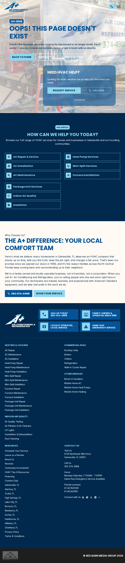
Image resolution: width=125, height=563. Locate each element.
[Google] (83, 497)
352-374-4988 (73, 57)
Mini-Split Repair (13, 376)
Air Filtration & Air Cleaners (18, 426)
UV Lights (9, 430)
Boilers (67, 354)
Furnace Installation (14, 397)
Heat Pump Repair (14, 363)
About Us (9, 459)
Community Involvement (17, 468)
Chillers (68, 359)
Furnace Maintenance (16, 393)
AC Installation (12, 359)
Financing (9, 476)
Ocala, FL (9, 493)
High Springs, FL (13, 497)
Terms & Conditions (14, 536)
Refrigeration (70, 363)
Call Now (96, 90)
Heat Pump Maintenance (17, 367)
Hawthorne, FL (12, 519)
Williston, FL (11, 523)
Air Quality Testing (14, 421)
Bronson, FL (11, 506)
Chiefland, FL (11, 527)
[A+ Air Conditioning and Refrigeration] (16, 6)
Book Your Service (49, 293)
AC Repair (10, 350)
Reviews (9, 463)
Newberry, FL (11, 510)
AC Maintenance (13, 354)
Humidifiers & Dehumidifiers (18, 434)
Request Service (64, 90)
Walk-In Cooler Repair (75, 367)
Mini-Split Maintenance (16, 380)
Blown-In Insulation (73, 379)
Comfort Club (11, 480)
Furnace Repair (12, 388)
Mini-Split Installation (15, 384)
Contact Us (46, 57)
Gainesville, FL (12, 485)
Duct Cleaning (12, 438)
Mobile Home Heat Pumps (77, 387)
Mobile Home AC (72, 383)
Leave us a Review (14, 455)
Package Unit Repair (15, 401)
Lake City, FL (11, 502)
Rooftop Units (71, 350)
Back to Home (21, 57)
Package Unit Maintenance (18, 405)
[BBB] (99, 497)
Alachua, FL (10, 489)
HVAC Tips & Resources (17, 472)
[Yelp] (91, 497)
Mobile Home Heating (75, 391)
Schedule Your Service (16, 451)
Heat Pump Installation (16, 371)
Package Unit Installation (17, 410)
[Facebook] (87, 497)
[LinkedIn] (95, 497)
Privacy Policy (12, 532)
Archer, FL (10, 514)
